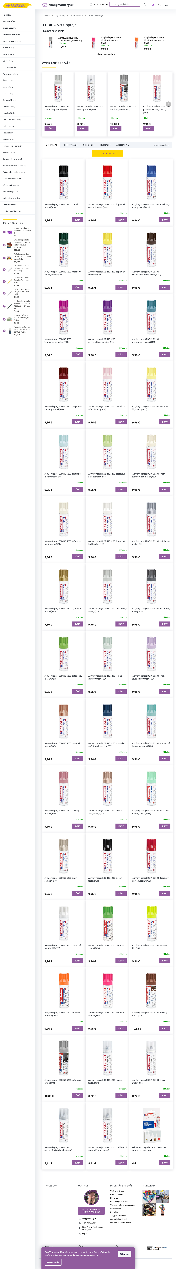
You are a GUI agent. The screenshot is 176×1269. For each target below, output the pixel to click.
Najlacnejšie (89, 145)
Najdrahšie (106, 145)
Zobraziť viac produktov (106, 54)
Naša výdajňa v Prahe (119, 1201)
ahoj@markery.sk (89, 1219)
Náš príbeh (114, 1198)
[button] (46, 104)
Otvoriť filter (107, 153)
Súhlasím (124, 1253)
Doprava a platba (117, 1194)
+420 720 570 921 (89, 1223)
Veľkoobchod (115, 1209)
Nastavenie (53, 1262)
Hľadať (99, 4)
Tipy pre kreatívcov (118, 1216)
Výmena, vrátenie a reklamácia (122, 1205)
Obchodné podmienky (119, 1219)
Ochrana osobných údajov (120, 1223)
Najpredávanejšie (70, 145)
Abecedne (123, 145)
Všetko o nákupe (117, 1191)
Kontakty (114, 1212)
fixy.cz (84, 1234)
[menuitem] (17, 15)
